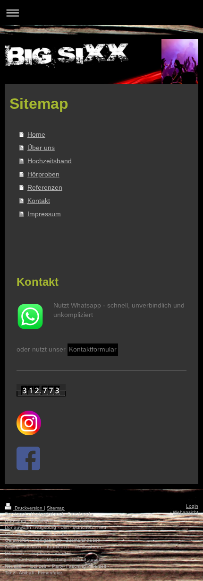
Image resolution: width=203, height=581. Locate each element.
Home (36, 134)
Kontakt (38, 200)
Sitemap (56, 508)
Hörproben (43, 174)
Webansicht (185, 512)
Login (192, 506)
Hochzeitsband (49, 161)
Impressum (44, 214)
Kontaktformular (93, 349)
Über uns (41, 147)
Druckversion (28, 508)
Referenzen (44, 187)
